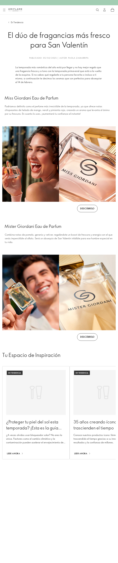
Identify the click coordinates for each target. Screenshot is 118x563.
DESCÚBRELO (87, 208)
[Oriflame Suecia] (15, 9)
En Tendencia (17, 22)
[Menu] (4, 10)
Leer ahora (13, 453)
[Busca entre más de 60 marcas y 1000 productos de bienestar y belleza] (97, 10)
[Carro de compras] (112, 10)
